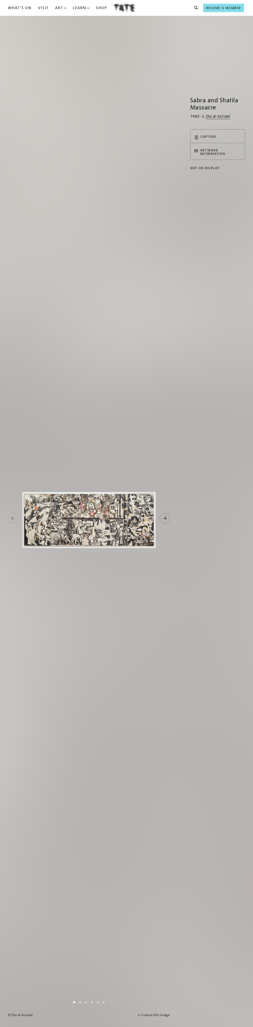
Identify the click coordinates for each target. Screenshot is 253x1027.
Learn (79, 7)
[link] (70, 1015)
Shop (101, 7)
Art (59, 7)
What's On (20, 7)
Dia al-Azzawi (218, 116)
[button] (194, 8)
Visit (43, 7)
